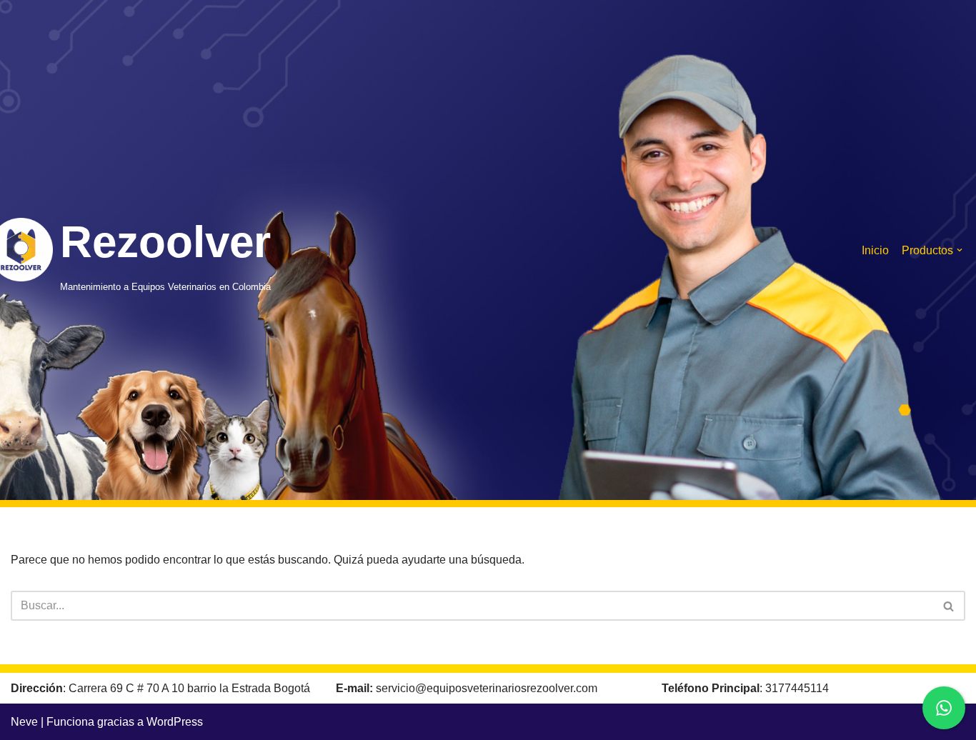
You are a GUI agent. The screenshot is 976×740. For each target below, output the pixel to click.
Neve (24, 722)
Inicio (875, 250)
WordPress (174, 722)
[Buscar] (949, 606)
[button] (959, 250)
